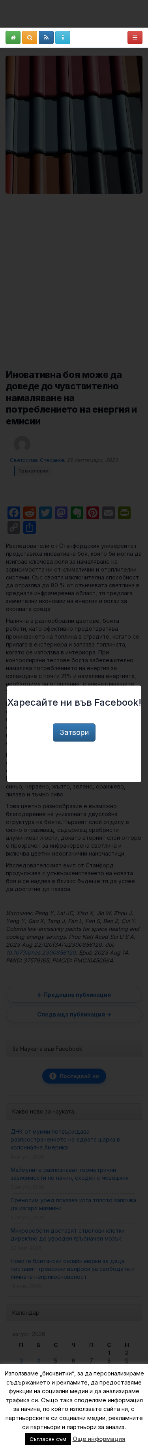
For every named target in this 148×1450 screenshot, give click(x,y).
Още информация (99, 1439)
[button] (13, 37)
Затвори (74, 732)
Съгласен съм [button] (48, 1439)
